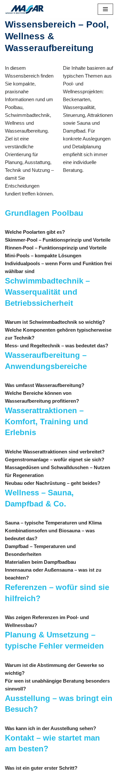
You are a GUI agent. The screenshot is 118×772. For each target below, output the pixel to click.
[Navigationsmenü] (105, 9)
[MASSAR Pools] (24, 9)
